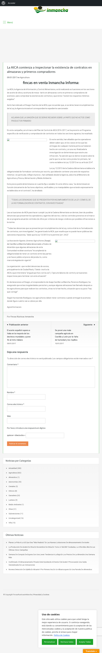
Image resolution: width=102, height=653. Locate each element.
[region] (67, 629)
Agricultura (24, 77)
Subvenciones (14, 514)
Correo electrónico (15, 404)
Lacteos (12, 500)
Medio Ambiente (15, 505)
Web (9, 416)
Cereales (12, 486)
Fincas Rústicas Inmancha (22, 316)
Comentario (12, 364)
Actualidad (13, 468)
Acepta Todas (85, 642)
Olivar (11, 509)
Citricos (11, 491)
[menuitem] (3, 3)
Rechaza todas (67, 642)
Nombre (11, 392)
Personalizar (49, 642)
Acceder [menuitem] (11, 3)
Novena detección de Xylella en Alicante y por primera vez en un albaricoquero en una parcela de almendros (50, 569)
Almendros (13, 477)
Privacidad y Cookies (41, 595)
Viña (10, 523)
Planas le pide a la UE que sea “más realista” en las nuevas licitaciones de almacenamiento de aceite (49, 542)
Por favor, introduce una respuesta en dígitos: (26, 428)
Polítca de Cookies (62, 635)
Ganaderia (12, 495)
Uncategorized (14, 518)
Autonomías (13, 482)
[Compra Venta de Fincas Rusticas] (51, 10)
